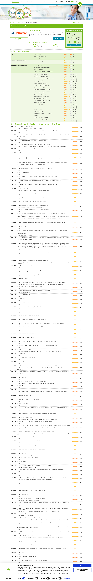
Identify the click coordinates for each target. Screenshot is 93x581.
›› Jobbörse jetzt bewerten (19, 39)
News (54, 1)
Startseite (12, 22)
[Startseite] (11, 1)
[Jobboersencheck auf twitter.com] (56, 1)
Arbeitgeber (33, 1)
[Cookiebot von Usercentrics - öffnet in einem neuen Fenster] (8, 578)
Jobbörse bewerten (23, 1)
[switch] (36, 578)
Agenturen (46, 1)
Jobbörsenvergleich (18, 22)
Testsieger (51, 1)
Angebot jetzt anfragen (74, 45)
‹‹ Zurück (12, 29)
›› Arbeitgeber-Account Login (77, 22)
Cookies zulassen (82, 565)
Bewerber (37, 1)
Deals (29, 1)
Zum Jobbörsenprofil (58, 38)
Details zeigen (67, 578)
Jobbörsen (42, 1)
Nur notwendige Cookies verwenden (82, 570)
